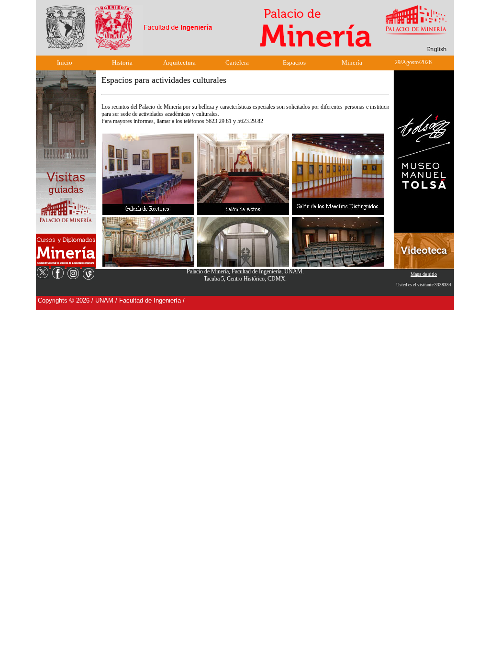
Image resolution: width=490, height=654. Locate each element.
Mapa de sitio (424, 274)
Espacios (294, 62)
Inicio (64, 62)
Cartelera (237, 62)
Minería (352, 62)
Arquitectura (179, 62)
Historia (122, 62)
